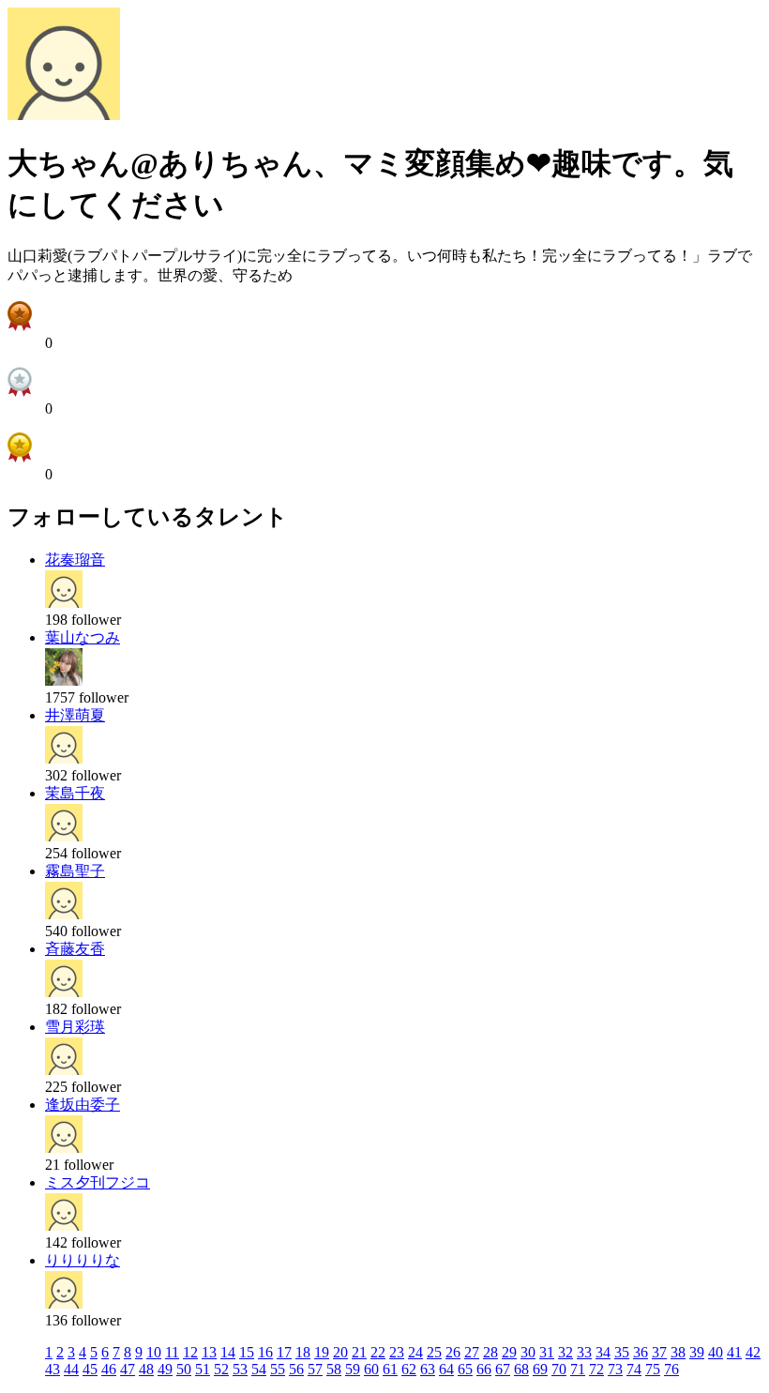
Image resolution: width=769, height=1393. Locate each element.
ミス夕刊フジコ (97, 1182)
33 (584, 1352)
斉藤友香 (75, 949)
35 (621, 1352)
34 (603, 1352)
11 (172, 1352)
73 (615, 1369)
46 (108, 1369)
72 (596, 1369)
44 (71, 1369)
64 (446, 1369)
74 (633, 1369)
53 (240, 1369)
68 (521, 1369)
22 (377, 1352)
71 (577, 1369)
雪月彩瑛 (75, 1027)
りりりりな (82, 1260)
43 (52, 1369)
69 (540, 1369)
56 (296, 1369)
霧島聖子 (75, 871)
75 (652, 1369)
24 (415, 1352)
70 (558, 1369)
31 (546, 1352)
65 (465, 1369)
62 (408, 1369)
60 (371, 1369)
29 (509, 1352)
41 (734, 1352)
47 (127, 1369)
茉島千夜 (75, 793)
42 (753, 1352)
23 (396, 1352)
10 (153, 1352)
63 (427, 1369)
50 (183, 1369)
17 (284, 1352)
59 (352, 1369)
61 (390, 1369)
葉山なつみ (82, 637)
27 (471, 1352)
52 (221, 1369)
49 (165, 1369)
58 (333, 1369)
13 (209, 1352)
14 (227, 1352)
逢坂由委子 (82, 1105)
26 (452, 1352)
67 (502, 1369)
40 (715, 1352)
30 (527, 1352)
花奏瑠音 (75, 560)
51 (202, 1369)
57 (315, 1369)
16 (265, 1352)
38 (678, 1352)
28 (490, 1352)
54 (258, 1369)
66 (483, 1369)
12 (190, 1352)
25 (434, 1352)
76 (671, 1369)
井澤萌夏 (75, 715)
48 (146, 1369)
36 (640, 1352)
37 (659, 1352)
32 (565, 1352)
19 (321, 1352)
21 (359, 1352)
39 (696, 1352)
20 (340, 1352)
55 (277, 1369)
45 (90, 1369)
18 (302, 1352)
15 (246, 1352)
